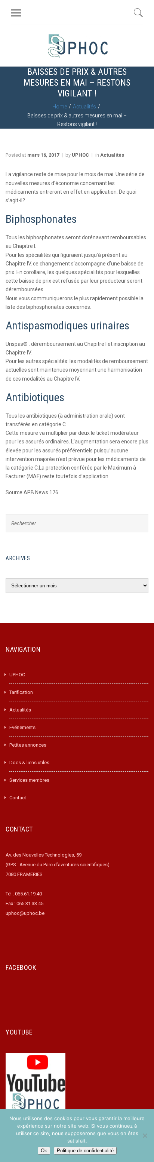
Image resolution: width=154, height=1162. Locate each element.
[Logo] (78, 45)
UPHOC (80, 155)
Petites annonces (27, 745)
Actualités (84, 107)
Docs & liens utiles (29, 762)
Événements (22, 727)
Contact (17, 797)
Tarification (21, 692)
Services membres (29, 780)
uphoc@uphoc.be (25, 913)
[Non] (144, 1135)
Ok (44, 1150)
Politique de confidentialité (85, 1150)
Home (59, 107)
